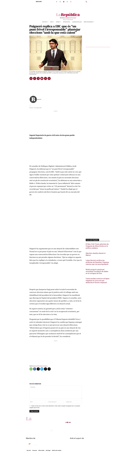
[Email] (49, 78)
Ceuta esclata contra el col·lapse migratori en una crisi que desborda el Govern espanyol (97, 280)
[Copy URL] (45, 78)
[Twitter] (67, 1)
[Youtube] (70, 422)
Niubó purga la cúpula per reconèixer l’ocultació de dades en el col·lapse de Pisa (97, 271)
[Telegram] (63, 1)
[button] (86, 2)
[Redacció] (33, 99)
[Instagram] (60, 1)
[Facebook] (56, 1)
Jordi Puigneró (44, 366)
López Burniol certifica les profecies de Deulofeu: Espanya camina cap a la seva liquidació (97, 262)
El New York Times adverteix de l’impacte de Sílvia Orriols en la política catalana (97, 246)
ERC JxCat (39, 366)
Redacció (39, 99)
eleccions (36, 366)
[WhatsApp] (70, 1)
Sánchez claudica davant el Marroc (95, 254)
